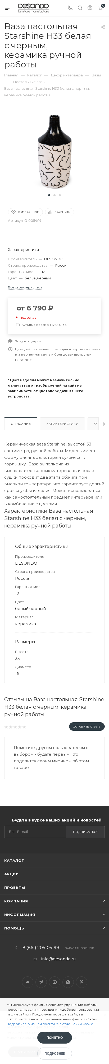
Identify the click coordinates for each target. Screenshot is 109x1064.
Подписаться (86, 832)
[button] (49, 195)
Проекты (14, 887)
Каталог (14, 860)
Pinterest (81, 982)
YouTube (54, 982)
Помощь (14, 928)
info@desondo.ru (58, 958)
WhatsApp (68, 982)
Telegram (41, 982)
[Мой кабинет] (90, 8)
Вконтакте (27, 982)
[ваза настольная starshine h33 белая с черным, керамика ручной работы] (54, 151)
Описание (21, 424)
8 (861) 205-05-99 (40, 948)
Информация (19, 914)
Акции (11, 874)
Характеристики (62, 424)
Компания (16, 901)
